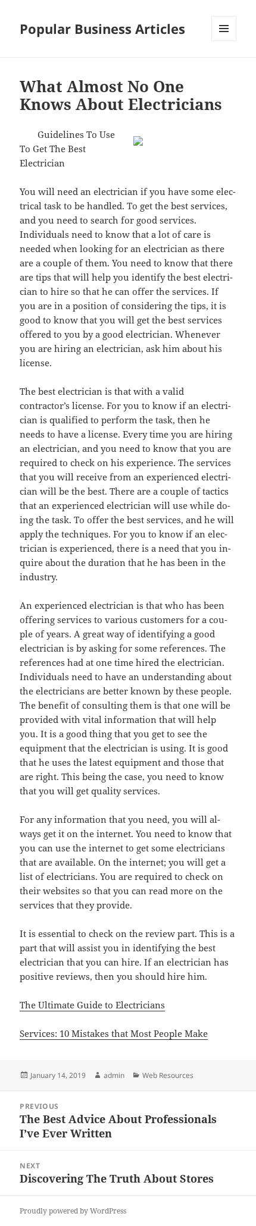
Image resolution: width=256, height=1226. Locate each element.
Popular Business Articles (102, 28)
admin (114, 1075)
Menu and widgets (224, 40)
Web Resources (167, 1075)
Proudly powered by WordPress (73, 1211)
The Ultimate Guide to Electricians (92, 1005)
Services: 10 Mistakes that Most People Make (114, 1033)
